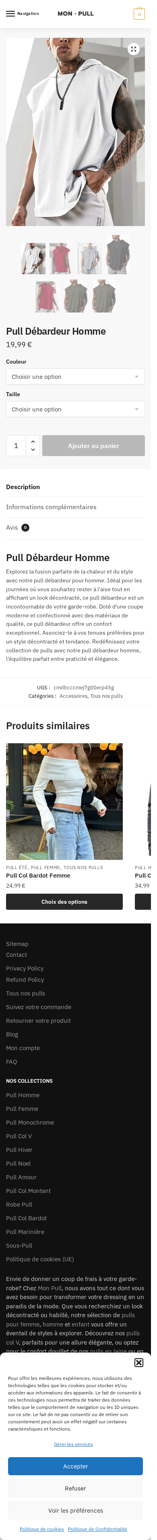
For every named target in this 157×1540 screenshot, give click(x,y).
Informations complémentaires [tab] (51, 507)
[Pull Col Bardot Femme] (64, 801)
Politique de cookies (42, 1529)
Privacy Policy (24, 968)
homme (53, 1324)
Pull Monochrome (30, 1122)
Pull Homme (22, 1095)
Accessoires (73, 696)
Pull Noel (18, 1163)
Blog (12, 1034)
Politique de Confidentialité (97, 1529)
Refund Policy (25, 979)
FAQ (11, 1061)
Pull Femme (45, 867)
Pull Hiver (19, 1149)
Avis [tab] (16, 527)
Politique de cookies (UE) (40, 1259)
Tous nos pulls (106, 696)
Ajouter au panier (93, 446)
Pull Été (16, 867)
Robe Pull (19, 1204)
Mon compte (23, 1048)
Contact (16, 954)
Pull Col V (19, 1136)
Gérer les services (73, 1444)
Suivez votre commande (38, 1007)
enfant (80, 1324)
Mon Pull (50, 1288)
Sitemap (17, 944)
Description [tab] (23, 487)
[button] (139, 1363)
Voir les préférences (75, 1510)
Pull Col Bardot (26, 1218)
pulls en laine (108, 1351)
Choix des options (64, 901)
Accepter (75, 1466)
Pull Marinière (25, 1232)
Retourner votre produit (38, 1020)
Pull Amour (21, 1177)
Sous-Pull (19, 1245)
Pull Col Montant (28, 1191)
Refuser (75, 1488)
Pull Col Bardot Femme (38, 875)
